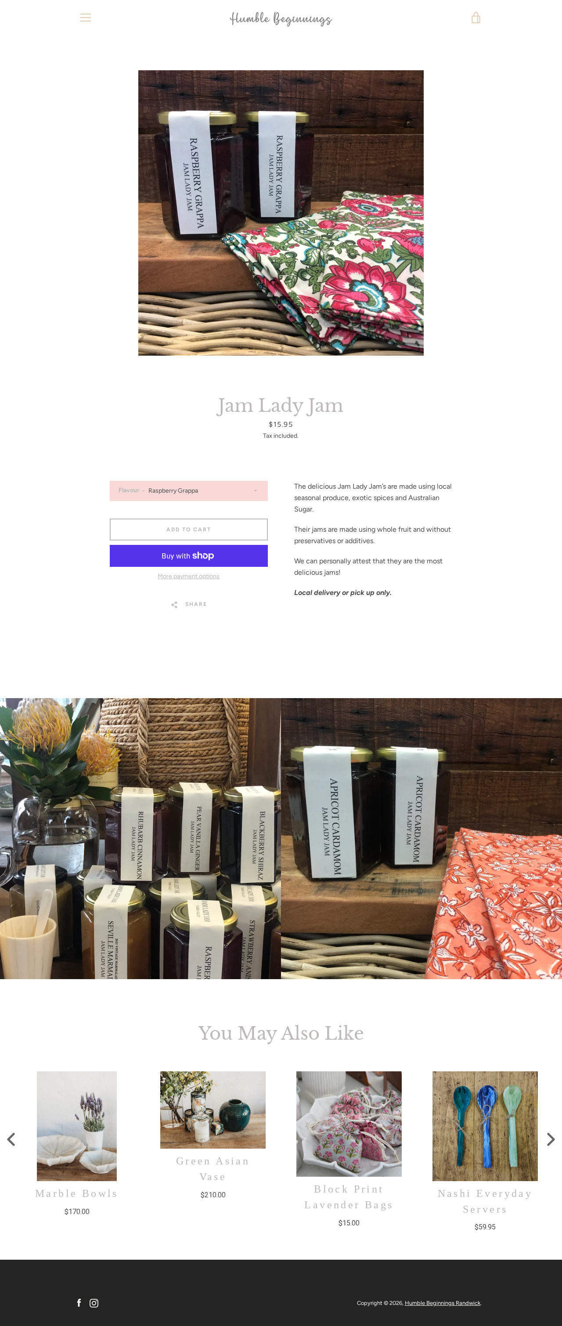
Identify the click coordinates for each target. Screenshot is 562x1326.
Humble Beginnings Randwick (442, 1303)
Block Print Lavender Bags (348, 1197)
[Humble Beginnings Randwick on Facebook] (79, 1302)
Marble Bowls (77, 1193)
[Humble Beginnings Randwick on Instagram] (94, 1302)
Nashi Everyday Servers (485, 1200)
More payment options (189, 576)
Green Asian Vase (213, 1168)
